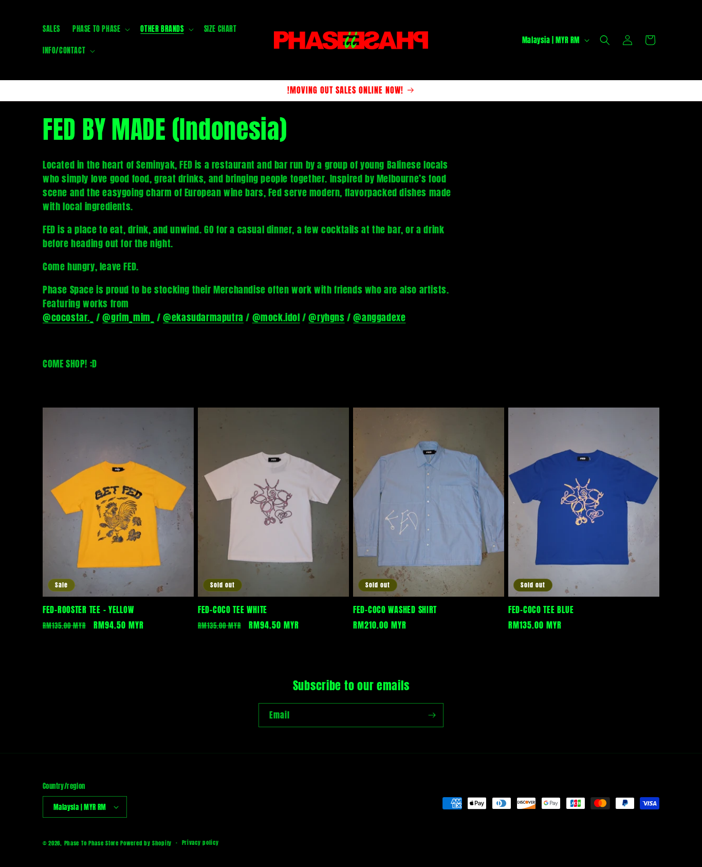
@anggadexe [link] (379, 317)
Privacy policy (200, 842)
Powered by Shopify (146, 843)
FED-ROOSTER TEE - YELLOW (88, 610)
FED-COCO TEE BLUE (541, 610)
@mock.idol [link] (276, 317)
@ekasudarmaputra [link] (203, 317)
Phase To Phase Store (91, 843)
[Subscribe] (431, 715)
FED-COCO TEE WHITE (232, 610)
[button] (100, 29)
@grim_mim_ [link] (128, 317)
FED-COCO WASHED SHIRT (395, 610)
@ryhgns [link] (326, 317)
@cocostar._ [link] (68, 317)
